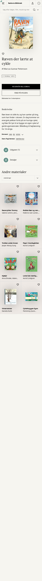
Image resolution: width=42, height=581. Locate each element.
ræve (10, 134)
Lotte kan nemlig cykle (29, 276)
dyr (14, 134)
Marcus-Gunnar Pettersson (15, 69)
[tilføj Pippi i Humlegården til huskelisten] (38, 219)
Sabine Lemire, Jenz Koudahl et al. (9, 213)
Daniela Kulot (7, 311)
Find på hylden (21, 93)
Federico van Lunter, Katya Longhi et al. (30, 213)
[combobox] (21, 10)
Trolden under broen (10, 243)
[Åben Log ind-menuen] (32, 3)
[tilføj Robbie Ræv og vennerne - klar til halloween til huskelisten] (38, 186)
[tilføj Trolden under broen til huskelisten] (17, 219)
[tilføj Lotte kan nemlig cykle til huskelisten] (38, 251)
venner (18, 134)
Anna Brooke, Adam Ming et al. (9, 278)
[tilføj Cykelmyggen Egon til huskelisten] (38, 284)
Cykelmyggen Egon (30, 308)
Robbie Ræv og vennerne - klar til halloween (30, 210)
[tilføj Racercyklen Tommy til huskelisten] (17, 186)
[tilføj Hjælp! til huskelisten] (17, 251)
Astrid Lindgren (29, 246)
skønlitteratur (20, 139)
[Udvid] (22, 134)
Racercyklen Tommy (9, 210)
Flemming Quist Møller (29, 311)
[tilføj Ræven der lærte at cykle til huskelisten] (3, 53)
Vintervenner (7, 308)
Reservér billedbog (21, 86)
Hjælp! (4, 276)
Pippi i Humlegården (31, 243)
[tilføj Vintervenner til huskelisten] (17, 284)
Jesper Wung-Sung (9, 246)
